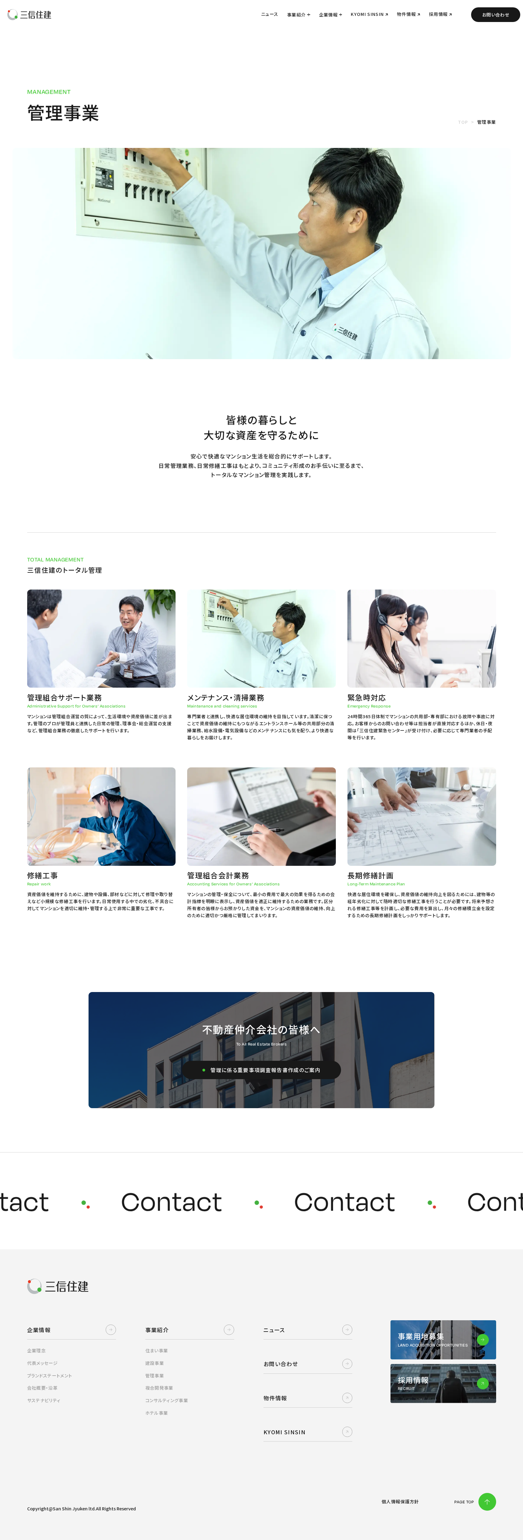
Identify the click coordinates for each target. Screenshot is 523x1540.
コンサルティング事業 (166, 1400)
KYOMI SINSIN (284, 1432)
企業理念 (36, 1351)
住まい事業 (156, 1351)
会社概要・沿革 (42, 1388)
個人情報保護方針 (400, 1501)
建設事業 (154, 1363)
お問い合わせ (495, 14)
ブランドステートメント (49, 1376)
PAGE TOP (464, 1501)
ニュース (274, 1330)
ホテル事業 (156, 1413)
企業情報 (328, 14)
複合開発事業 (159, 1388)
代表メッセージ (42, 1363)
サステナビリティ (44, 1400)
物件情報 (275, 1398)
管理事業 (154, 1376)
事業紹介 (296, 14)
